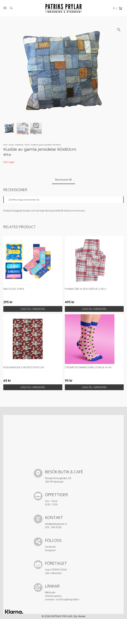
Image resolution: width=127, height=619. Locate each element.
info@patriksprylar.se (56, 523)
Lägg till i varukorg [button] (33, 309)
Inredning (19, 144)
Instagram (50, 550)
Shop (11, 144)
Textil (27, 144)
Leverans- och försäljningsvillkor (62, 599)
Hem (5, 144)
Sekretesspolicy (53, 595)
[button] (118, 29)
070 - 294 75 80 (53, 527)
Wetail (81, 616)
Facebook (50, 546)
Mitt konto (50, 592)
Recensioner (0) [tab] (63, 179)
